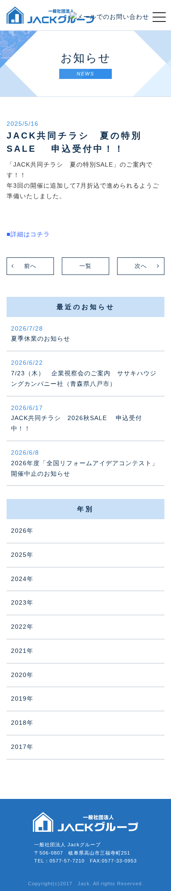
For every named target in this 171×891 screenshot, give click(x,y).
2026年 (22, 530)
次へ (141, 266)
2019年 (22, 698)
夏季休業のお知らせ (40, 333)
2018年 (22, 722)
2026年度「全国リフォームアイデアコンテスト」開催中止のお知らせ (84, 463)
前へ (30, 266)
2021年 (22, 650)
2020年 (22, 674)
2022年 (22, 626)
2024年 (22, 578)
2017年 (22, 746)
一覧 (85, 266)
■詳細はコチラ (28, 234)
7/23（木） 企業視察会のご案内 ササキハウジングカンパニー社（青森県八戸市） (84, 373)
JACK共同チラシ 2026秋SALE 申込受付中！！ (76, 418)
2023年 (22, 602)
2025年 (22, 554)
